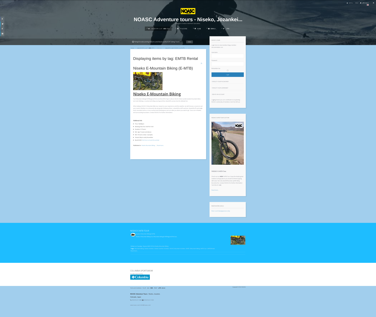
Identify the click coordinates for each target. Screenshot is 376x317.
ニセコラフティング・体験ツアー (160, 28)
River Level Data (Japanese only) (221, 211)
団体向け (213, 28)
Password (214, 60)
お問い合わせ (365, 3)
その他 (199, 28)
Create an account (218, 94)
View (189, 42)
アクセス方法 (183, 28)
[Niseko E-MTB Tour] (228, 166)
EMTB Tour (203, 248)
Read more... (160, 145)
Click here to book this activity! (150, 140)
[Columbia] (140, 279)
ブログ (356, 3)
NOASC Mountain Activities (177, 248)
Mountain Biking (139, 248)
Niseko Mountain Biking (148, 145)
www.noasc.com (135, 305)
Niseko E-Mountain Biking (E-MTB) (163, 68)
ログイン (350, 3)
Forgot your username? (220, 88)
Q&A (148, 288)
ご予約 (227, 28)
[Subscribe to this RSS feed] (201, 63)
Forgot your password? (220, 81)
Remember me (216, 68)
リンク (144, 288)
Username (215, 52)
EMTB (187, 248)
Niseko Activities (149, 248)
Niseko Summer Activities (161, 248)
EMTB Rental (211, 248)
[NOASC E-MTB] (148, 90)
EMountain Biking (195, 248)
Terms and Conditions (135, 288)
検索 (151, 288)
